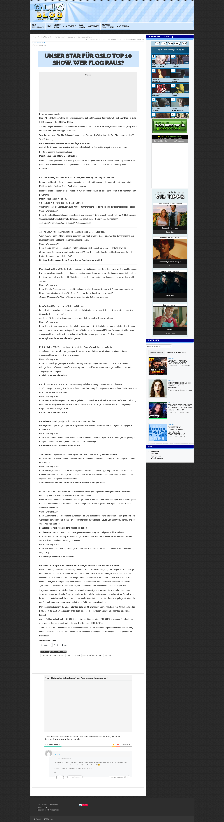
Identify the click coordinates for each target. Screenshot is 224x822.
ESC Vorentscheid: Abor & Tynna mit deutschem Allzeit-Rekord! (180, 407)
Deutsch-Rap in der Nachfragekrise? (178, 362)
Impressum (42, 807)
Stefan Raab (76, 655)
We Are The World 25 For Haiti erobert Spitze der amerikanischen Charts (63, 37)
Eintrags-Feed (156, 454)
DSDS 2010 (44, 655)
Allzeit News (57, 26)
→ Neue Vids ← (123, 26)
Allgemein (171, 358)
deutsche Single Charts (108, 26)
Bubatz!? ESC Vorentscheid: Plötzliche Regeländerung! (176, 430)
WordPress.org (157, 458)
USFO (100, 655)
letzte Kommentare (176, 352)
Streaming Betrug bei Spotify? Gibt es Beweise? (179, 385)
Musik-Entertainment (38, 43)
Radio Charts (82, 26)
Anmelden (155, 451)
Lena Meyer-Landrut (57, 655)
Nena (68, 655)
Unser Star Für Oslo (89, 655)
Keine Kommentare (185, 365)
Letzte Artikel (157, 352)
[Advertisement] (88, 92)
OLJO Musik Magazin (38, 26)
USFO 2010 (107, 655)
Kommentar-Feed (158, 456)
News (49, 26)
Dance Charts (93, 26)
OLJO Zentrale (69, 26)
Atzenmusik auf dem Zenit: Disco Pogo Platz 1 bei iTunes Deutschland (113, 39)
